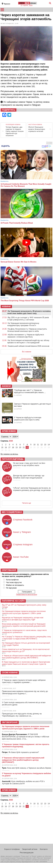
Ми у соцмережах (12, 512)
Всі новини (26, 352)
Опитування (9, 570)
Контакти (43, 849)
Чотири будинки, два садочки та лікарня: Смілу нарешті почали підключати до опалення (15, 131)
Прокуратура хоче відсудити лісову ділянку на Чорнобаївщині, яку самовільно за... (22, 715)
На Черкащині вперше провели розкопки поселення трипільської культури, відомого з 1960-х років (24, 612)
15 (2, 447)
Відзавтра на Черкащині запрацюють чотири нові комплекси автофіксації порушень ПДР (22, 618)
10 (34, 444)
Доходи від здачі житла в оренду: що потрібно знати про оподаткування (28, 476)
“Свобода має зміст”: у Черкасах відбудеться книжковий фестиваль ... (30, 391)
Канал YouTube (21, 557)
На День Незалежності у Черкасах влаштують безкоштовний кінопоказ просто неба (27, 330)
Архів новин (9, 431)
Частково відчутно (14, 582)
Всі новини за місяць (9, 454)
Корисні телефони (12, 849)
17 (9, 447)
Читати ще (26, 503)
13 (45, 444)
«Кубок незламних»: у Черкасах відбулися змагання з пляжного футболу (25, 336)
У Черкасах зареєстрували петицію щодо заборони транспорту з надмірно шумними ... (23, 681)
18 (13, 447)
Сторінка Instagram (23, 544)
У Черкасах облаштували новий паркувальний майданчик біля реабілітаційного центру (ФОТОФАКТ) (26, 656)
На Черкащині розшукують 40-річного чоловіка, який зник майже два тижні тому (29, 312)
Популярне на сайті (13, 601)
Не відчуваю (11, 588)
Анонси (6, 386)
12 (42, 444)
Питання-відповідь (13, 459)
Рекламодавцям (26, 852)
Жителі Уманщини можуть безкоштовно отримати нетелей (36, 129)
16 (6, 447)
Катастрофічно (12, 580)
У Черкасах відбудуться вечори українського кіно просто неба (27, 418)
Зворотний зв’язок (29, 849)
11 (38, 444)
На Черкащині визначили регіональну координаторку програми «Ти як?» (23, 324)
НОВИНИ (6, 306)
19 (17, 447)
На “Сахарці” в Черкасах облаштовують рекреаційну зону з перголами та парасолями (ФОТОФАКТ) (26, 637)
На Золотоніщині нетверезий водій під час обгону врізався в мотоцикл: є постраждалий (28, 341)
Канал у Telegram (22, 532)
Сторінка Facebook (22, 519)
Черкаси (7, 4)
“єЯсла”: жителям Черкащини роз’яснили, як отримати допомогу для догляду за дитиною (32, 489)
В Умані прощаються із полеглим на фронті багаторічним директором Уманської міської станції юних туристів (26, 663)
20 (20, 447)
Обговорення (10, 722)
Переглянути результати (26, 594)
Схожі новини (10, 673)
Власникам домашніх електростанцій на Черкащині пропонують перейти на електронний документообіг (24, 625)
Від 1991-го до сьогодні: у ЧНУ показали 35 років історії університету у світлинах (28, 318)
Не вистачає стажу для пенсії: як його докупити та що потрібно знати (29, 464)
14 (49, 444)
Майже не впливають (15, 585)
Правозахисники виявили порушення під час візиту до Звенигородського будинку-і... (25, 692)
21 (24, 447)
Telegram (36, 105)
